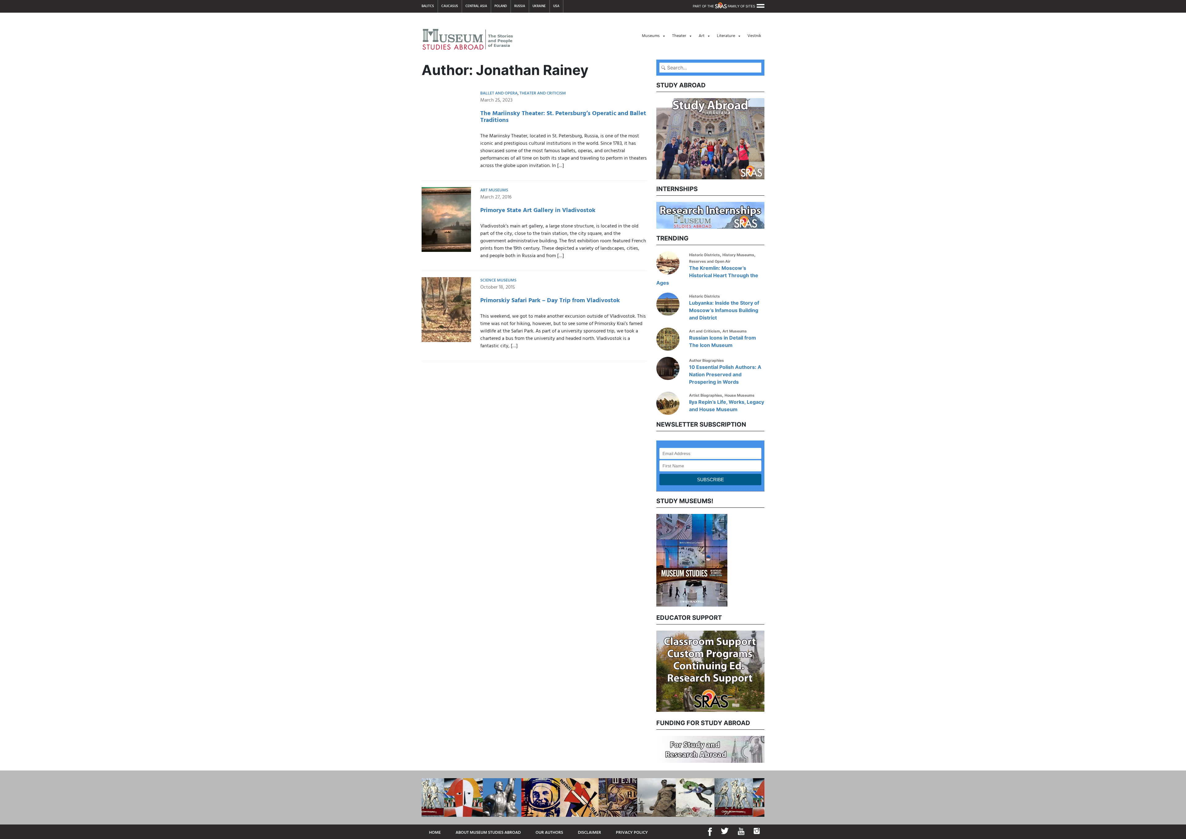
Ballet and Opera (499, 93)
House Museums (740, 395)
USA (556, 6)
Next (769, 560)
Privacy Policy (632, 832)
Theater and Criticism (542, 93)
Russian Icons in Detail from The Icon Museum (722, 341)
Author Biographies (706, 360)
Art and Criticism (704, 331)
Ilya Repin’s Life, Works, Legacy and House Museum (726, 405)
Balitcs (428, 6)
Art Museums (494, 190)
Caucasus (449, 6)
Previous (652, 560)
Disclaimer (589, 832)
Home (435, 832)
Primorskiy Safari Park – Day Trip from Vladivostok (550, 301)
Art (701, 36)
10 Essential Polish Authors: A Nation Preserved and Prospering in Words (725, 374)
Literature (726, 36)
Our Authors (549, 832)
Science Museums (498, 280)
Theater (679, 36)
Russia (519, 6)
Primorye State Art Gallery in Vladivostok (537, 210)
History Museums (738, 255)
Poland (500, 6)
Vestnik (754, 36)
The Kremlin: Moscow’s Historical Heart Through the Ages (707, 275)
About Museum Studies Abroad (488, 832)
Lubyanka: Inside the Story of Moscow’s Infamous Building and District (724, 310)
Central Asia (476, 6)
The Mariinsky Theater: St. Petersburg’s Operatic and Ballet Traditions (563, 117)
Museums (651, 36)
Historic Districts (704, 255)
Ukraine (539, 6)
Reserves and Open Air (709, 261)
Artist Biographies (705, 395)
